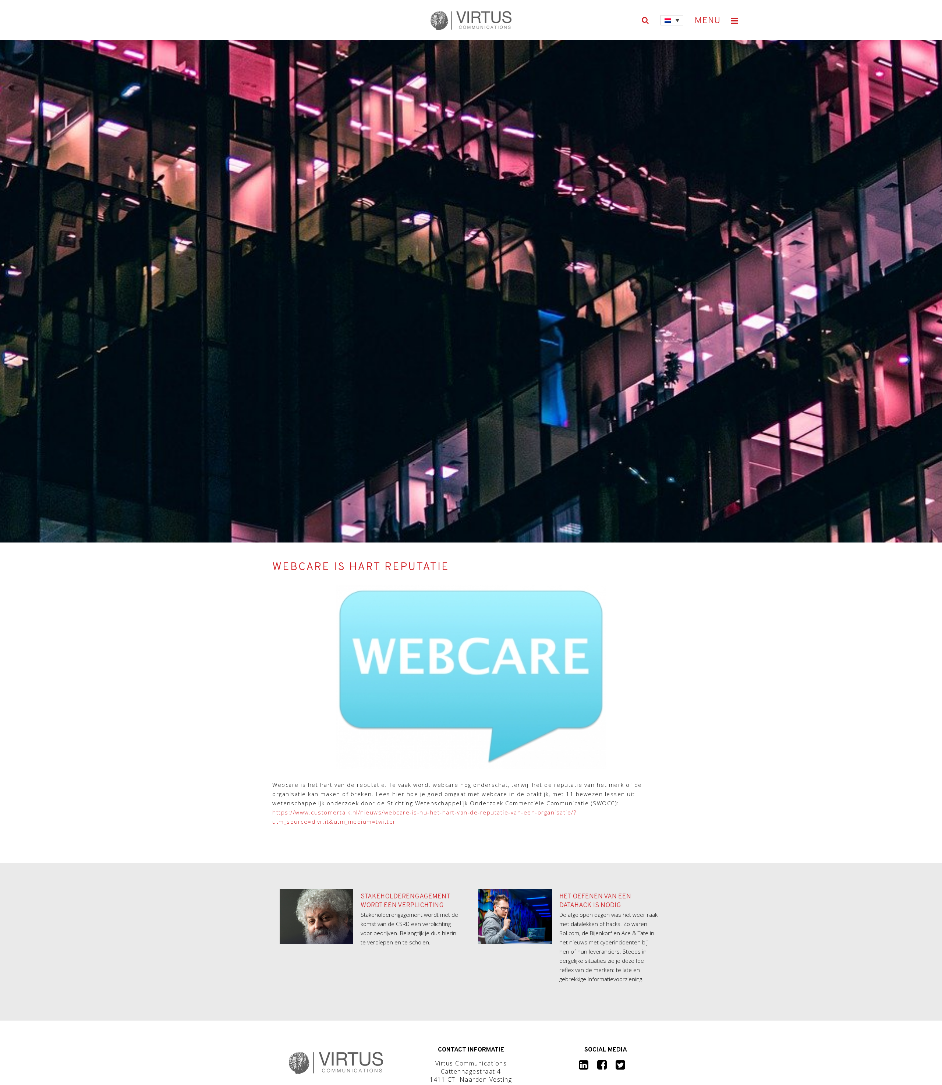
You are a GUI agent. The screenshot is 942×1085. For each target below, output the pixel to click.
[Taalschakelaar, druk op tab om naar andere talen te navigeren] (672, 20)
